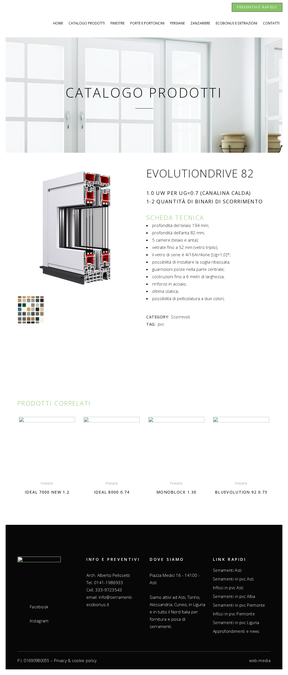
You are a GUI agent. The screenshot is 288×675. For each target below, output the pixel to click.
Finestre (47, 483)
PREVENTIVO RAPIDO (257, 7)
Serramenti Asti (227, 570)
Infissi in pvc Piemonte (234, 614)
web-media (260, 660)
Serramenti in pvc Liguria (236, 623)
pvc (161, 324)
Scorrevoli (180, 317)
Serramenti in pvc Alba (234, 596)
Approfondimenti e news (236, 631)
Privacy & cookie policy (75, 660)
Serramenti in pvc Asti (233, 579)
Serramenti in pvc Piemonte (239, 605)
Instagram (39, 621)
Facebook (39, 607)
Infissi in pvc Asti (228, 588)
